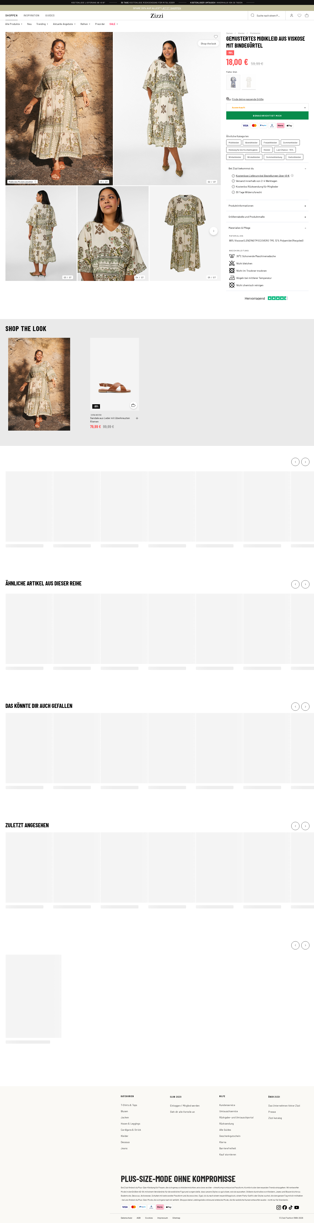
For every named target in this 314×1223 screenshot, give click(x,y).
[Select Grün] (249, 82)
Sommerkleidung (274, 157)
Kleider (241, 33)
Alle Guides (225, 1129)
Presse (272, 1111)
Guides (50, 15)
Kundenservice (227, 1105)
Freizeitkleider (270, 142)
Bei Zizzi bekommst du (241, 168)
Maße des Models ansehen (21, 181)
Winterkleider (235, 157)
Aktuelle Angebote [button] (63, 23)
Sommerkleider (290, 142)
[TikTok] (290, 1207)
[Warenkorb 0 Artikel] (306, 15)
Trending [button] (41, 23)
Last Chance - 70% (284, 149)
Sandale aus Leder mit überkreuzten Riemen (110, 419)
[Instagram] (278, 1207)
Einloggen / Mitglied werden (185, 1105)
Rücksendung (226, 1123)
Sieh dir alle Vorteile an (182, 1111)
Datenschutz (126, 1217)
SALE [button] (112, 23)
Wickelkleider (253, 157)
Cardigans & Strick (131, 1129)
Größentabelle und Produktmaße (247, 216)
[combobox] (266, 15)
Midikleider (255, 33)
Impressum (162, 1217)
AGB (139, 1217)
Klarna (222, 1142)
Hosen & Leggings (130, 1123)
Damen (229, 33)
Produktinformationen (241, 205)
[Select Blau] (233, 82)
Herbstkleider (294, 157)
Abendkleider (251, 142)
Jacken (125, 1117)
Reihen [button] (84, 23)
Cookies (149, 1217)
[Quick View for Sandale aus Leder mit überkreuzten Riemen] (133, 405)
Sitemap (176, 1217)
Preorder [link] (100, 23)
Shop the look (208, 43)
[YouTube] (296, 1207)
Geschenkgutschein (229, 1135)
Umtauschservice (228, 1111)
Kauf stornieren (227, 1154)
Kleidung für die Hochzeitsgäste (243, 149)
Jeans (124, 1148)
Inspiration (31, 15)
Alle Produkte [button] (12, 23)
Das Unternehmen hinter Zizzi (284, 1105)
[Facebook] (284, 1207)
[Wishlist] (216, 36)
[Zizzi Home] (157, 15)
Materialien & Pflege (239, 227)
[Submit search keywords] (253, 15)
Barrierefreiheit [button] (227, 1148)
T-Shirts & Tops (129, 1105)
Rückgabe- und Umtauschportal (236, 1117)
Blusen (124, 1111)
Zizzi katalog (275, 1117)
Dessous (125, 1142)
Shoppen (11, 15)
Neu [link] (29, 23)
